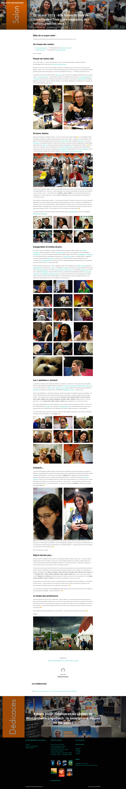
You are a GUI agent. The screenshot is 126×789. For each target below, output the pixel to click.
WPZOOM (98, 786)
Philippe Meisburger (12, 3)
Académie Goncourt (69, 389)
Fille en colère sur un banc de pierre (64, 269)
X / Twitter (78, 752)
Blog (50, 27)
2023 (49, 660)
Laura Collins (36, 143)
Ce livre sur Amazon (66, 48)
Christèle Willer (37, 254)
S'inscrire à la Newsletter (32, 746)
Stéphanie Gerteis (59, 252)
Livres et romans (56, 740)
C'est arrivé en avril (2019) (57, 744)
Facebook (77, 748)
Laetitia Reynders (73, 211)
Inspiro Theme (91, 786)
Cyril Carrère (66, 385)
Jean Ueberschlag (45, 260)
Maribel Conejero (81, 265)
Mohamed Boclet (62, 149)
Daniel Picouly (73, 385)
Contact (75, 2)
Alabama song (50, 387)
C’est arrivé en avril (40, 49)
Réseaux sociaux (79, 744)
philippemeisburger (40, 27)
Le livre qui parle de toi (41, 48)
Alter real (44, 145)
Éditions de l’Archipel (54, 273)
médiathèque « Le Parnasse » (85, 254)
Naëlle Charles (36, 213)
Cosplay (53, 267)
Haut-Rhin (67, 660)
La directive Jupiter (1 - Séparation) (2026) (61, 752)
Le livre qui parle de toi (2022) (58, 746)
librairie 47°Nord (82, 79)
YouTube (77, 753)
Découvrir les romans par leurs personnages (86, 765)
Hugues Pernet (64, 141)
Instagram (77, 750)
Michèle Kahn (44, 271)
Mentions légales (30, 747)
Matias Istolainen (37, 267)
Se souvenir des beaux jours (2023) (59, 749)
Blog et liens (95, 2)
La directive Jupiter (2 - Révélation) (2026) (61, 754)
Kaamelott (50, 258)
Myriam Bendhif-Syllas (67, 147)
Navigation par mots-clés (81, 763)
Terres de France (65, 151)
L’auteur (45, 2)
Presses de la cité (77, 151)
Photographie (84, 2)
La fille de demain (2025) (57, 751)
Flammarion (81, 141)
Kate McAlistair (45, 273)
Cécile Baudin (84, 149)
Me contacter (79, 740)
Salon (53, 27)
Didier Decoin (36, 389)
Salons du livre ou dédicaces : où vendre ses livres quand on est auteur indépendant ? (56, 691)
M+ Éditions (36, 79)
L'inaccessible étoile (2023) (57, 747)
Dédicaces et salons (64, 2)
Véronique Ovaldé (41, 269)
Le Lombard (65, 267)
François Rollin (67, 256)
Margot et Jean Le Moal (62, 387)
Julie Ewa (44, 213)
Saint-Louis (58, 75)
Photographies (55, 780)
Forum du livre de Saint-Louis (59, 64)
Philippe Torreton (81, 385)
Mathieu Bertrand (65, 406)
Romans (53, 2)
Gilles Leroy (89, 385)
